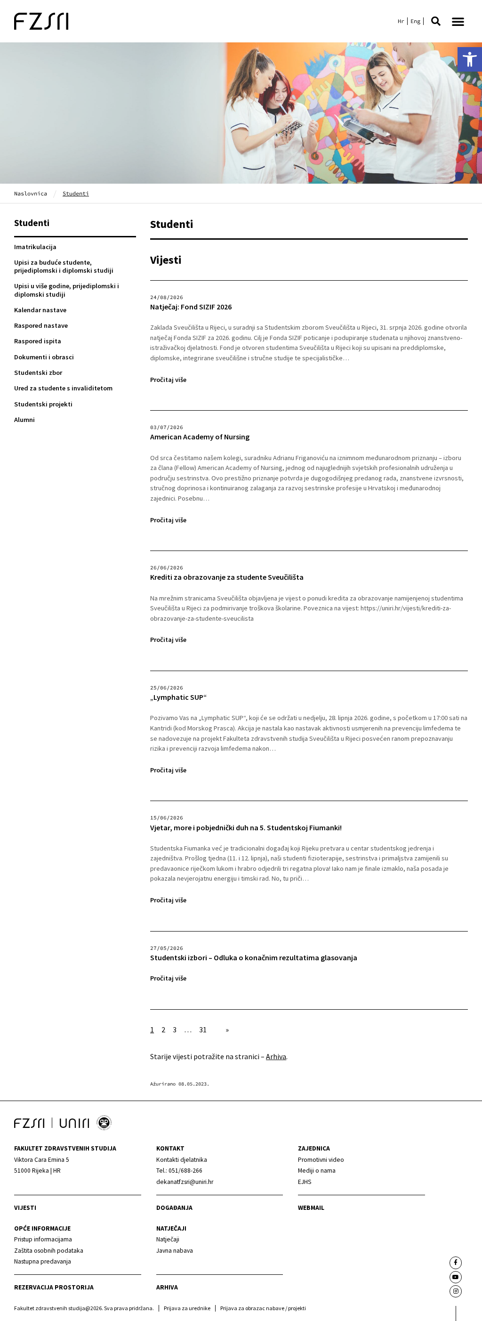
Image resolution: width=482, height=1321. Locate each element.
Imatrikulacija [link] (35, 247)
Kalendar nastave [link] (40, 310)
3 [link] (175, 1029)
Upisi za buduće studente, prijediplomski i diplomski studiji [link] (63, 266)
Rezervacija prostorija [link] (54, 1287)
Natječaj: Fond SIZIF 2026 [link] (191, 306)
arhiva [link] (167, 1287)
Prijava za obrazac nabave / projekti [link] (263, 1308)
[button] (436, 21)
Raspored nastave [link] (41, 325)
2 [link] (163, 1029)
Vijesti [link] (25, 1208)
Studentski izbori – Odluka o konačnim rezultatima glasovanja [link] (253, 957)
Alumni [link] (24, 419)
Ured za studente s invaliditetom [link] (63, 388)
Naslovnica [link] (30, 193)
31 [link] (203, 1029)
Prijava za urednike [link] (187, 1308)
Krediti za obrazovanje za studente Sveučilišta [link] (227, 577)
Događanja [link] (174, 1208)
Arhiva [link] (276, 1056)
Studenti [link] (31, 222)
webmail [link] (311, 1208)
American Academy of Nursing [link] (199, 436)
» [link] (227, 1029)
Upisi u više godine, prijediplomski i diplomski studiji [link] (66, 290)
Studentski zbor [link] (38, 372)
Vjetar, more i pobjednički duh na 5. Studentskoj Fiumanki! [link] (246, 827)
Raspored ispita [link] (37, 341)
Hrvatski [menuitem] (401, 21)
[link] (470, 59)
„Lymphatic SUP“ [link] (178, 697)
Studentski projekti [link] (43, 404)
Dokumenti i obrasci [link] (44, 357)
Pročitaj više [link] (168, 379)
